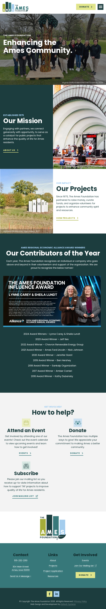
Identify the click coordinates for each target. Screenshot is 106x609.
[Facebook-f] (49, 594)
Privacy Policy (81, 601)
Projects (53, 565)
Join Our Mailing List (84, 565)
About (53, 560)
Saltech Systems (68, 604)
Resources (53, 576)
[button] (100, 7)
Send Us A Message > (20, 576)
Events (85, 560)
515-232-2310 (20, 560)
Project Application (53, 571)
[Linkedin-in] (56, 594)
